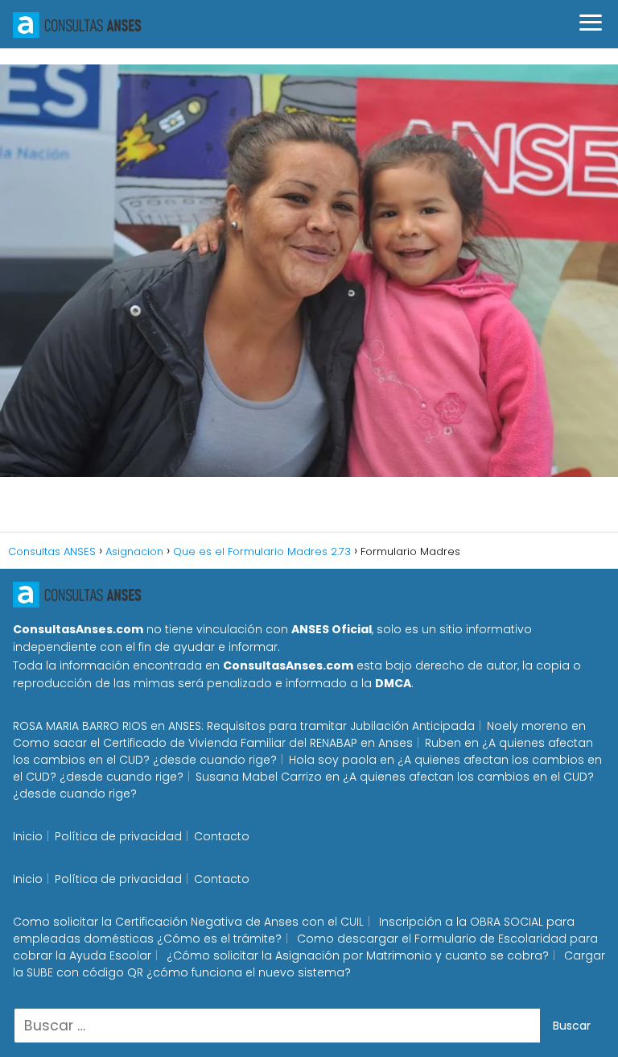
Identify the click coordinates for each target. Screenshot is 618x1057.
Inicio (28, 836)
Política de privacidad (118, 836)
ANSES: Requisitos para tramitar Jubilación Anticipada (321, 726)
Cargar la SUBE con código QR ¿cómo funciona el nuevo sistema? (309, 963)
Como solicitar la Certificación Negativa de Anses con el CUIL (188, 922)
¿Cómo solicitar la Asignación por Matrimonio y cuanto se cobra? (358, 955)
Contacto (221, 836)
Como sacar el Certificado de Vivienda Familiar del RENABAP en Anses (213, 743)
